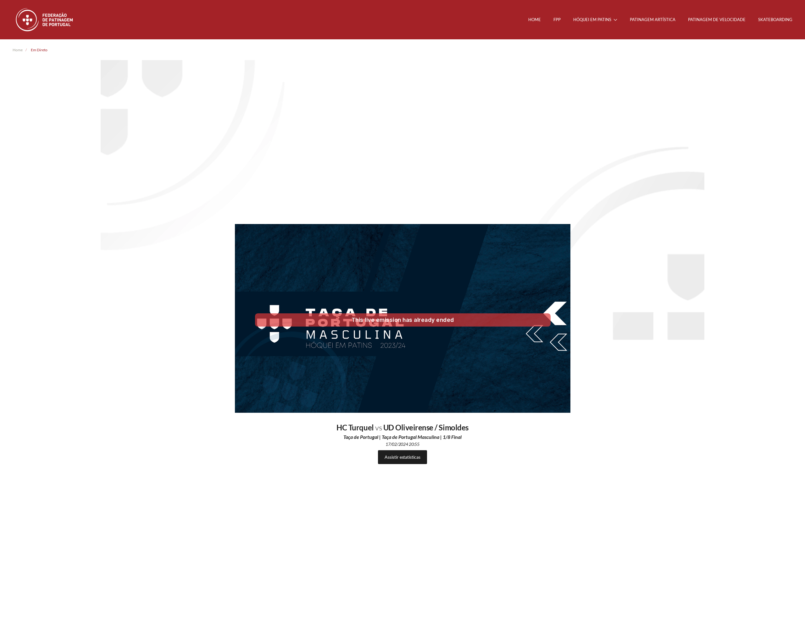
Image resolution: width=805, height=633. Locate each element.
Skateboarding (775, 19)
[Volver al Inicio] (45, 19)
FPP (557, 19)
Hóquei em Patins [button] (592, 19)
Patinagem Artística (652, 19)
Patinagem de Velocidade (717, 19)
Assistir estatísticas (402, 457)
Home (534, 19)
